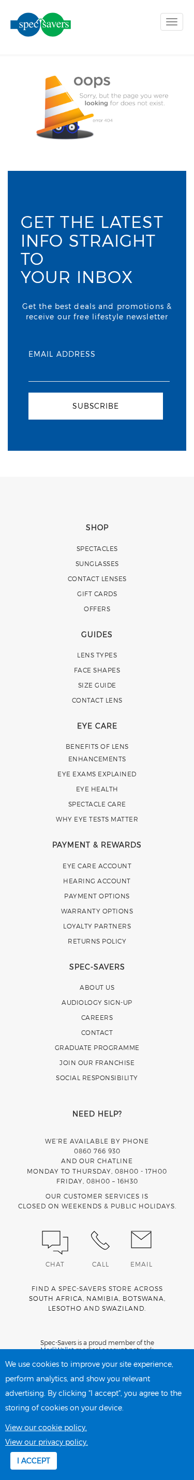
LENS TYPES (97, 654)
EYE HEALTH (97, 788)
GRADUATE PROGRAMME (97, 1047)
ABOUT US (97, 987)
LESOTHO (65, 1308)
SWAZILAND (123, 1308)
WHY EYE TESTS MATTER (97, 819)
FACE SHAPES (97, 670)
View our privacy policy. (46, 1441)
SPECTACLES (97, 548)
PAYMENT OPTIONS (97, 895)
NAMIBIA (102, 1298)
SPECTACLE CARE (97, 804)
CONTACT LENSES (97, 578)
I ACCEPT (33, 1460)
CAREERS (97, 1017)
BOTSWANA (143, 1298)
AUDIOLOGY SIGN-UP (97, 1002)
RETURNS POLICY (97, 941)
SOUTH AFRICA (56, 1298)
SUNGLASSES (97, 563)
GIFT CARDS (97, 593)
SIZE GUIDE (97, 685)
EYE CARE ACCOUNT (97, 865)
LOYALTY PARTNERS (97, 926)
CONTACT (97, 1032)
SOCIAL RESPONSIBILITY (97, 1077)
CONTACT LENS (97, 700)
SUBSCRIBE (95, 405)
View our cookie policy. (46, 1427)
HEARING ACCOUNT (97, 880)
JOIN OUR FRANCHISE (97, 1062)
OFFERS (97, 608)
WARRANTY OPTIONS (97, 910)
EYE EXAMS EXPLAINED (97, 773)
